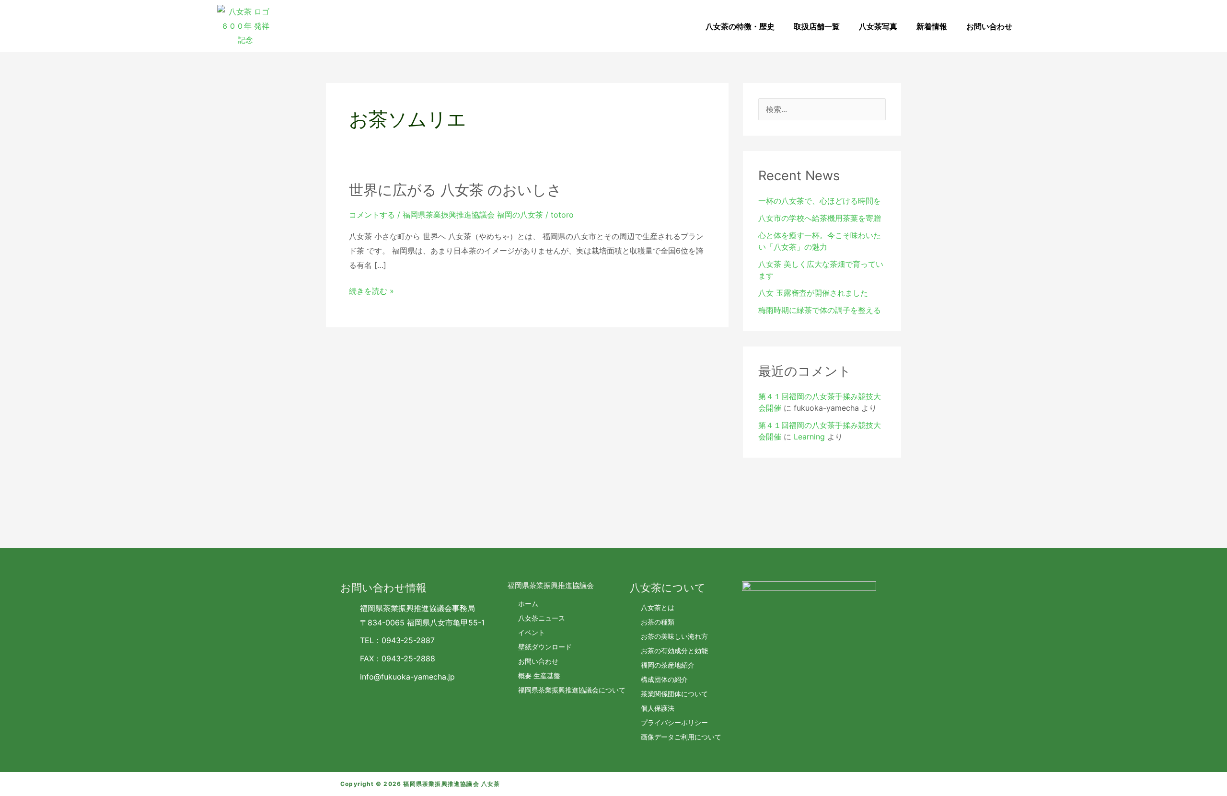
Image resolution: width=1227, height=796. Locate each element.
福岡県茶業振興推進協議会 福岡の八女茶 (473, 214)
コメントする (372, 214)
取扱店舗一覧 (817, 26)
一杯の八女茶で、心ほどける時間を (819, 201)
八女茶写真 (878, 26)
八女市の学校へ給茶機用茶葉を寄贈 (819, 218)
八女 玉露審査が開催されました (813, 293)
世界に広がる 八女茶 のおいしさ (455, 189)
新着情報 (931, 26)
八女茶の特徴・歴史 (740, 26)
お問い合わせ (989, 26)
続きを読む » (371, 291)
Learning (809, 436)
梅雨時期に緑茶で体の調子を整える (819, 310)
